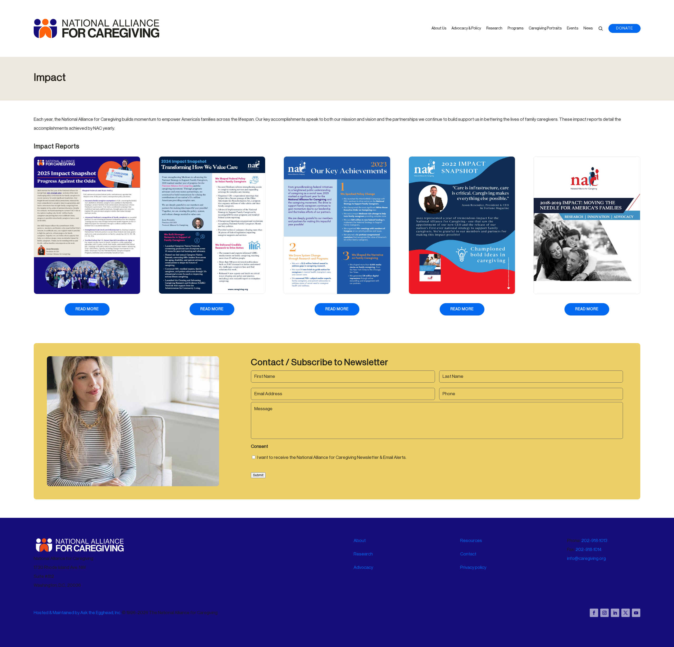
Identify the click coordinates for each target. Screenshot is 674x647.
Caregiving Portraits (545, 28)
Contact (468, 554)
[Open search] (600, 28)
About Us (439, 28)
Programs (515, 28)
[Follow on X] (625, 613)
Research (494, 28)
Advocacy (363, 567)
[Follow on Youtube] (636, 613)
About (360, 540)
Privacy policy (473, 567)
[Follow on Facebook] (594, 613)
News (588, 28)
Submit (258, 475)
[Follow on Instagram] (604, 613)
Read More (93, 309)
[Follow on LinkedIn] (615, 613)
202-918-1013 (594, 540)
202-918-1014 (589, 549)
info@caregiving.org (586, 558)
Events (572, 28)
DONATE (624, 28)
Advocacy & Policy (466, 28)
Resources (471, 540)
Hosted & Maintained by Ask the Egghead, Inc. (78, 612)
